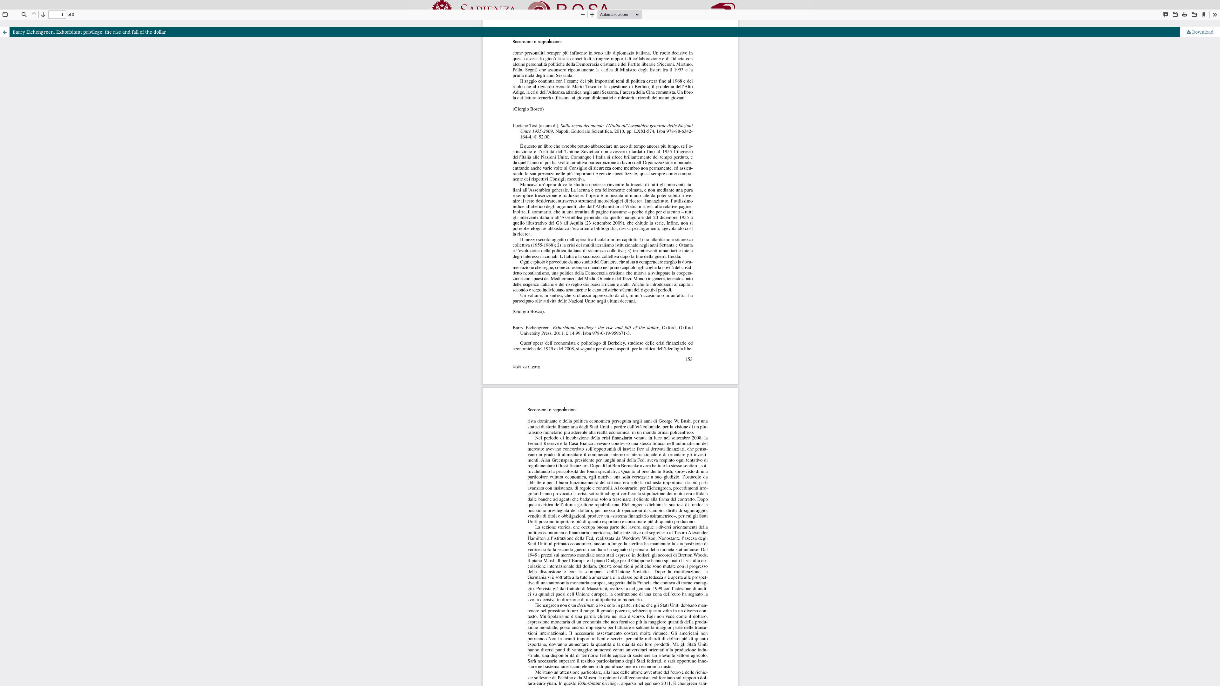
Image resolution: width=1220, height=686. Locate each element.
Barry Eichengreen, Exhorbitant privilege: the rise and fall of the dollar (89, 32)
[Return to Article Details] (5, 32)
